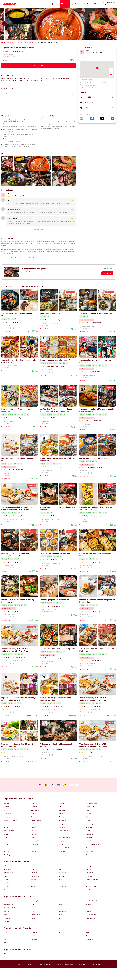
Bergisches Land (9, 904)
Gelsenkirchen (35, 915)
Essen (33, 911)
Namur (60, 883)
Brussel (6, 880)
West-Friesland (91, 841)
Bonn (5, 915)
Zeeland (88, 848)
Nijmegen (61, 824)
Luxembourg (62, 873)
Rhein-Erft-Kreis (91, 918)
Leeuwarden (62, 810)
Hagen (33, 918)
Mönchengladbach (91, 901)
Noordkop (61, 827)
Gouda (33, 838)
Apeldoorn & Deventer (11, 820)
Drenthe (33, 817)
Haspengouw (35, 876)
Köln (59, 908)
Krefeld (60, 904)
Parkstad (61, 841)
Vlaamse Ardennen (92, 880)
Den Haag (7, 855)
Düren (33, 904)
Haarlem (33, 848)
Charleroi (6, 886)
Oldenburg (89, 908)
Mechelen (61, 876)
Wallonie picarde (91, 886)
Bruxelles (7, 883)
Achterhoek (7, 803)
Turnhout (89, 876)
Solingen (6, 922)
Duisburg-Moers (36, 901)
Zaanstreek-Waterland (93, 844)
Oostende (61, 890)
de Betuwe (7, 844)
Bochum (6, 911)
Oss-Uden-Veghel (64, 838)
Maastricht (61, 817)
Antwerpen (7, 869)
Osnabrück (89, 911)
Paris (60, 939)
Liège (60, 869)
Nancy (60, 936)
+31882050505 (96, 964)
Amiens (6, 933)
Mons (60, 880)
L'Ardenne (34, 890)
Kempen (33, 883)
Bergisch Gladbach (9, 908)
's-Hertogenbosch (91, 803)
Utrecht (88, 820)
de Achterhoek (8, 841)
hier (6, 139)
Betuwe (6, 834)
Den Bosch (7, 851)
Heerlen (33, 851)
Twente (88, 813)
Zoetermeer (89, 851)
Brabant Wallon (8, 873)
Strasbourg (89, 936)
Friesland (34, 834)
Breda (5, 838)
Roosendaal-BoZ (63, 848)
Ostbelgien (89, 866)
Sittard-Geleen (90, 807)
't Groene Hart (35, 841)
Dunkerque (34, 933)
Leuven (60, 866)
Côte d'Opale (8, 943)
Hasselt (33, 880)
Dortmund (7, 918)
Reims (60, 943)
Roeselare (89, 869)
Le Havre (34, 939)
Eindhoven (34, 824)
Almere (6, 810)
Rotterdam (61, 851)
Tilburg (88, 810)
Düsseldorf (34, 908)
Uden (87, 817)
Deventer (34, 807)
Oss (59, 834)
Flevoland (34, 831)
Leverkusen (62, 911)
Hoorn (60, 807)
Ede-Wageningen (36, 820)
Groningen (34, 844)
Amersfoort (7, 813)
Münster (88, 904)
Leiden (60, 813)
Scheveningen (62, 855)
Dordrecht (34, 813)
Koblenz (60, 901)
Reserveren (107, 273)
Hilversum (61, 803)
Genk (32, 866)
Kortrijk (33, 886)
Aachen (6, 901)
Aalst (5, 866)
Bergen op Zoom (9, 831)
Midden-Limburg (63, 820)
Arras (5, 936)
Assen (6, 827)
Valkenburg (89, 824)
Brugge (6, 876)
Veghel (88, 831)
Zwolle (88, 855)
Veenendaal (89, 827)
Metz (60, 933)
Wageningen (90, 834)
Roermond (61, 844)
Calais (5, 939)
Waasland (89, 883)
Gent (32, 869)
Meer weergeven (38, 229)
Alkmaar (6, 807)
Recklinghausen (91, 915)
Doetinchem (35, 810)
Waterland (89, 838)
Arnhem (6, 824)
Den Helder (34, 803)
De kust (6, 890)
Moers (60, 915)
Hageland (34, 873)
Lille (32, 943)
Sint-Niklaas (90, 873)
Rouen (88, 933)
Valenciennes (90, 939)
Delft (5, 848)
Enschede (34, 827)
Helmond (34, 855)
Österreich (7, 954)
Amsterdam (7, 817)
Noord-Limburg (63, 831)
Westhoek (89, 890)
